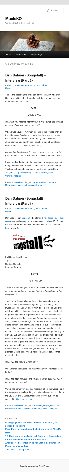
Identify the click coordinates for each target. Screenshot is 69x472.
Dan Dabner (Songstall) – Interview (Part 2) (25, 78)
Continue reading (14, 175)
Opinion (27, 408)
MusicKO (13, 18)
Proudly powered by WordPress (34, 465)
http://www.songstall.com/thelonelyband (34, 172)
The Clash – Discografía (17, 449)
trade (40, 185)
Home (8, 54)
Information (21, 54)
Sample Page (36, 54)
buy (33, 182)
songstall (32, 185)
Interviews (18, 182)
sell (25, 185)
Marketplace (11, 185)
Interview (51, 182)
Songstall (26, 217)
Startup (44, 408)
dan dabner (41, 182)
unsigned (53, 408)
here (27, 101)
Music (20, 185)
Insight (46, 405)
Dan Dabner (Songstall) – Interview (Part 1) (25, 201)
